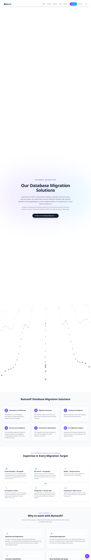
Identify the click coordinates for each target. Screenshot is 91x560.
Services (49, 4)
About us (65, 4)
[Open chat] (87, 556)
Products (55, 4)
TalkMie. (87, 559)
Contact (73, 4)
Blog (60, 4)
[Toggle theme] (86, 4)
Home (44, 4)
